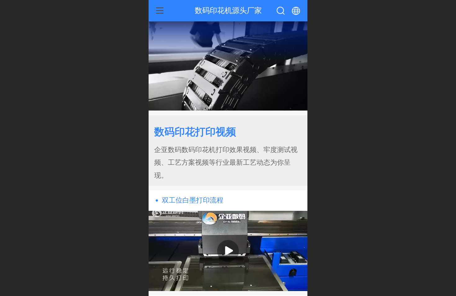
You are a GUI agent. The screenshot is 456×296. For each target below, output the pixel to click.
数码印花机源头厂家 (228, 10)
